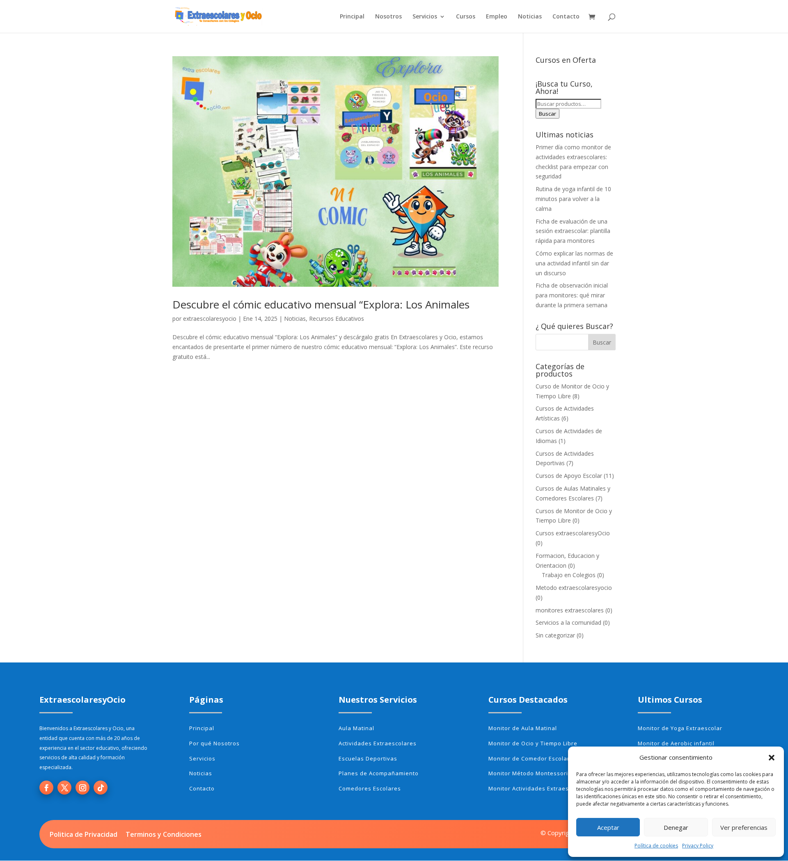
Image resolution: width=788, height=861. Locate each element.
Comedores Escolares (370, 788)
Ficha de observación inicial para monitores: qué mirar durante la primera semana (572, 295)
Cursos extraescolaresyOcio (573, 533)
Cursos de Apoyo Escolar (569, 476)
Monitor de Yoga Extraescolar (680, 728)
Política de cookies (656, 845)
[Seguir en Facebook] (46, 788)
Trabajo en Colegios (569, 575)
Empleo (496, 17)
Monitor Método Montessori (528, 773)
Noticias (530, 17)
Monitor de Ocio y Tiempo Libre (532, 743)
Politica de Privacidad (83, 834)
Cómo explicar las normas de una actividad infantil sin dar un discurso (574, 263)
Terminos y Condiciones (164, 834)
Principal (352, 17)
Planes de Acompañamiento (379, 773)
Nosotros (388, 17)
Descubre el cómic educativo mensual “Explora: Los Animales (321, 304)
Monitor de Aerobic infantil (676, 743)
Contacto (566, 17)
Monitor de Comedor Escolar (529, 758)
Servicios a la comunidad (568, 622)
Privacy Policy (697, 845)
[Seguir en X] (64, 788)
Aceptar (608, 827)
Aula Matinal (356, 728)
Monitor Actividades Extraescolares (539, 788)
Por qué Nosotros (214, 743)
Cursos (465, 17)
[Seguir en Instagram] (82, 788)
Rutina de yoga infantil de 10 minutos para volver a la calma (573, 198)
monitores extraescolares (570, 610)
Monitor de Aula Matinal (522, 728)
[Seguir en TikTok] (101, 788)
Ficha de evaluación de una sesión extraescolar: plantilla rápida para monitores (573, 231)
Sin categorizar (555, 635)
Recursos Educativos (336, 318)
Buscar (547, 113)
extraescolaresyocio (209, 318)
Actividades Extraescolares (378, 743)
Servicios (424, 17)
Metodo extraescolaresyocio (574, 588)
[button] (771, 758)
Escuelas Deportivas (368, 758)
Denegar (676, 827)
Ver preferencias (743, 827)
